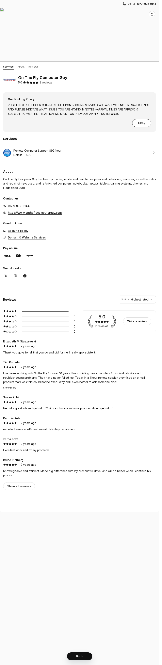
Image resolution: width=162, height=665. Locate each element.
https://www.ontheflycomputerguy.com (35, 212)
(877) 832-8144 (146, 3)
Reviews (33, 66)
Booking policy (18, 230)
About (21, 66)
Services (8, 66)
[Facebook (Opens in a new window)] (25, 276)
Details (17, 155)
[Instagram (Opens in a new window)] (15, 276)
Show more (9, 387)
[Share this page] (152, 14)
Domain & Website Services (27, 237)
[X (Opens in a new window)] (6, 276)
